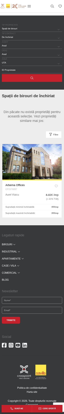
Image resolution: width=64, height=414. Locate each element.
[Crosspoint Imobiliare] (13, 6)
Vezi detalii (32, 161)
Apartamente (11, 258)
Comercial (9, 273)
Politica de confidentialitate (32, 388)
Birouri (7, 244)
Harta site (32, 392)
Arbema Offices (15, 185)
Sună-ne (18, 408)
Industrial (9, 251)
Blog (5, 279)
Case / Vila (9, 265)
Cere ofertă (49, 408)
